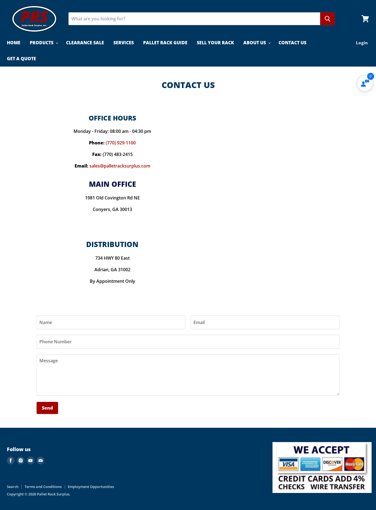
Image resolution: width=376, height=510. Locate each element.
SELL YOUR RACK (215, 43)
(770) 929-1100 (121, 143)
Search (12, 486)
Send (47, 408)
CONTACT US (292, 43)
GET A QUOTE (21, 59)
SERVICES (123, 43)
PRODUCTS (42, 43)
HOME (13, 43)
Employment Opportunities (91, 486)
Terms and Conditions (43, 486)
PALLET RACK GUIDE (165, 43)
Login (362, 42)
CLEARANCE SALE (85, 43)
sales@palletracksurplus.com (119, 166)
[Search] (327, 18)
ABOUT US (255, 43)
